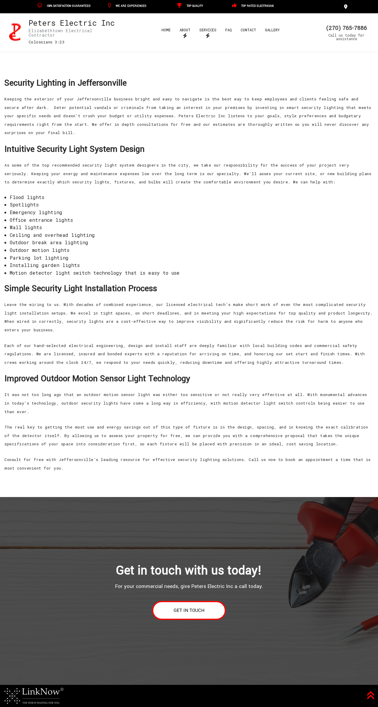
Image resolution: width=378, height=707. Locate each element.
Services (207, 29)
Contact (248, 29)
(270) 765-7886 (346, 28)
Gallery (272, 29)
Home (166, 29)
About (185, 29)
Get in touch (189, 610)
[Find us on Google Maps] (346, 6)
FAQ (228, 29)
